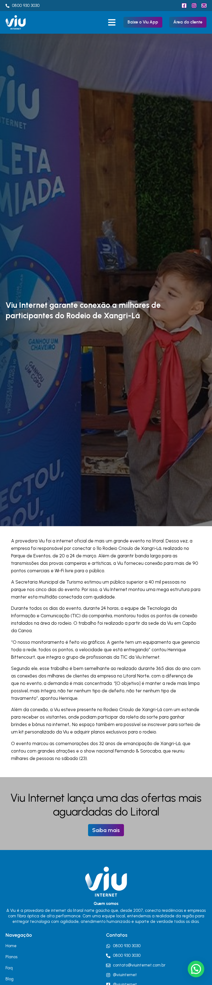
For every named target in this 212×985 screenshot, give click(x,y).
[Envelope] (204, 5)
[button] (112, 22)
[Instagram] (194, 5)
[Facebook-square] (184, 5)
